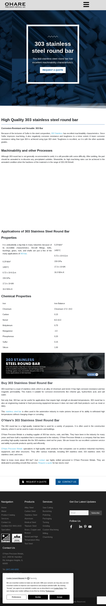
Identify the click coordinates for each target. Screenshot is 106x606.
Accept (59, 597)
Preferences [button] (50, 591)
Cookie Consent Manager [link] (15, 578)
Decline (38, 597)
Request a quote (45, 463)
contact (41, 460)
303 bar (23, 253)
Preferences (16, 597)
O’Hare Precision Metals (11, 449)
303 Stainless (57, 133)
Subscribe (95, 513)
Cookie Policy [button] (58, 588)
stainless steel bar (14, 411)
